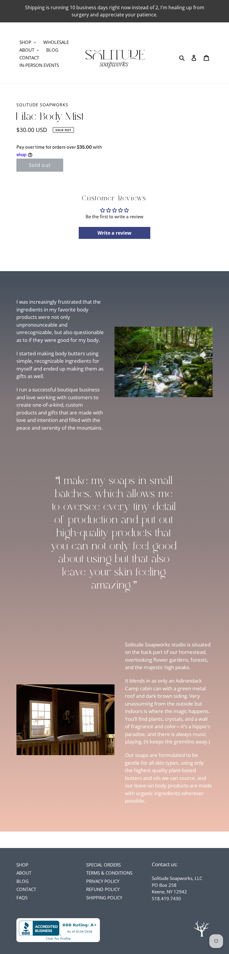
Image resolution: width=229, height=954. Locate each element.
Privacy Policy (102, 881)
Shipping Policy (104, 898)
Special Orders (103, 865)
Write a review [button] (114, 233)
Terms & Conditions (109, 873)
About (23, 873)
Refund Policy (103, 889)
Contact (26, 889)
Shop (22, 865)
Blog (22, 881)
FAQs (21, 898)
